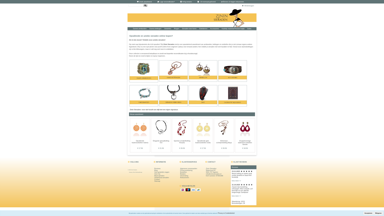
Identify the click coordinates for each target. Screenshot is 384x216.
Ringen (176, 29)
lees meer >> (236, 181)
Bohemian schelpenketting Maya (224, 142)
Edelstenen (203, 29)
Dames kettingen (155, 29)
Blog (156, 170)
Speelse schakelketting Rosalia (182, 142)
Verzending (184, 176)
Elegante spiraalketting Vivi (161, 142)
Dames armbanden (140, 29)
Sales (249, 29)
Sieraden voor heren (189, 29)
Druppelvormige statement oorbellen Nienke (245, 142)
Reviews (157, 168)
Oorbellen (167, 29)
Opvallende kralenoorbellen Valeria (140, 142)
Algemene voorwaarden (188, 168)
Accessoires (214, 29)
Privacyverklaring (186, 170)
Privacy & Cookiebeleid (226, 213)
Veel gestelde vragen (161, 172)
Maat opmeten (159, 176)
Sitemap (157, 181)
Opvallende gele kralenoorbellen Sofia (203, 142)
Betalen (183, 174)
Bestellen (183, 172)
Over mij (157, 174)
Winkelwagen (249, 6)
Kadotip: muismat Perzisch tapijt (233, 29)
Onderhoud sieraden (161, 177)
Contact (157, 179)
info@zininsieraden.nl (213, 174)
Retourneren (184, 177)
